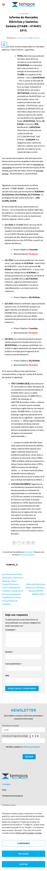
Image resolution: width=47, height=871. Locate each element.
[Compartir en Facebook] (19, 543)
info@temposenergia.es (12, 795)
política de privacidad (31, 747)
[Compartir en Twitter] (23, 543)
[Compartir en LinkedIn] (28, 543)
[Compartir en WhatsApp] (14, 543)
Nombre (9, 652)
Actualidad (24, 14)
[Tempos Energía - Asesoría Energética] (23, 4)
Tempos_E (36, 38)
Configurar (23, 843)
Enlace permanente (27, 555)
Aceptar (23, 864)
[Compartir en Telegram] (33, 543)
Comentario (10, 630)
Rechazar (23, 854)
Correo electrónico (13, 664)
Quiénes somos (9, 805)
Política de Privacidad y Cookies (29, 833)
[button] (3, 4)
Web (7, 675)
